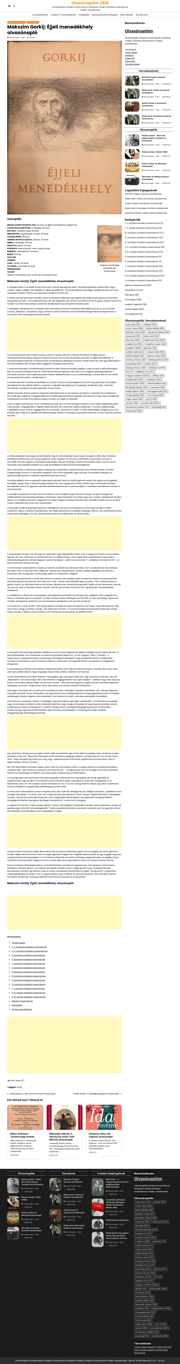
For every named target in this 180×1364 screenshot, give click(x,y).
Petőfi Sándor (135, 383)
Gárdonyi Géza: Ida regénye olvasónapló (101, 1135)
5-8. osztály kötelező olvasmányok (28, 992)
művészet (153, 379)
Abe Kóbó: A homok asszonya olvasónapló (31, 1229)
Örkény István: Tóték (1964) (155, 152)
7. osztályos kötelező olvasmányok (28, 963)
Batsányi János (135, 332)
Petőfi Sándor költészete (117, 1220)
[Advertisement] (64, 334)
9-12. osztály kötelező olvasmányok (29, 997)
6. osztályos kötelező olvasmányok (28, 959)
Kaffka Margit (135, 355)
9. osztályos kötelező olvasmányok (28, 972)
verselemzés (150, 403)
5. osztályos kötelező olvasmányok (28, 955)
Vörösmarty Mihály (137, 407)
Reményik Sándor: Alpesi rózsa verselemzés (146, 212)
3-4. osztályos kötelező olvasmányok (30, 951)
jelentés (150, 348)
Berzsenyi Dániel (158, 332)
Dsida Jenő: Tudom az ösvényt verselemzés (146, 198)
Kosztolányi (134, 363)
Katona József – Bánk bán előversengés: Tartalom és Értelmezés (154, 138)
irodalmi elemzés (154, 340)
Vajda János (134, 399)
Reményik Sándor (137, 387)
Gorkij (19, 1087)
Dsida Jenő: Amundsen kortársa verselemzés (146, 208)
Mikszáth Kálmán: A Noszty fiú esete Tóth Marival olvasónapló (61, 1136)
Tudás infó (130, 58)
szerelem (158, 387)
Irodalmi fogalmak (133, 304)
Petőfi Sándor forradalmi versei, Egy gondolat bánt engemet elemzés (117, 1235)
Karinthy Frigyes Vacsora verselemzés (143, 193)
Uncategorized (132, 313)
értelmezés (134, 411)
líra (129, 371)
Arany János (134, 328)
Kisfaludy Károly (158, 359)
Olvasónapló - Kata (17, 37)
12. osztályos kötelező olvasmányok (29, 984)
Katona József (156, 355)
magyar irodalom (138, 375)
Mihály (158, 375)
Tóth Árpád (155, 395)
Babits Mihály (155, 328)
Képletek (129, 55)
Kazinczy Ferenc (136, 359)
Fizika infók (130, 61)
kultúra (151, 363)
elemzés (133, 340)
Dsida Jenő (151, 336)
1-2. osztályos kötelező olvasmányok (29, 947)
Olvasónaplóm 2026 (90, 2)
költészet (157, 367)
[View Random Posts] (9, 6)
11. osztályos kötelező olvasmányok (28, 980)
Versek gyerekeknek (22, 1009)
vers (151, 399)
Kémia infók (139, 1353)
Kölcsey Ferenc (136, 367)
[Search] (14, 6)
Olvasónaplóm (139, 30)
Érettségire (126, 14)
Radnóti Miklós (157, 383)
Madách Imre (145, 371)
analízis (150, 324)
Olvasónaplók (40, 14)
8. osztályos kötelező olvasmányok (28, 967)
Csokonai (133, 336)
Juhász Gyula (135, 352)
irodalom (133, 348)
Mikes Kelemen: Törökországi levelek (22, 1135)
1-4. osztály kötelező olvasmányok (28, 988)
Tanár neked (131, 52)
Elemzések (84, 14)
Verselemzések (132, 64)
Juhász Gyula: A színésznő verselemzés (143, 203)
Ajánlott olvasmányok (63, 14)
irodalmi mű (134, 344)
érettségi (159, 407)
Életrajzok (142, 14)
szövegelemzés (157, 391)
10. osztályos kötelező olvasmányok (29, 976)
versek (132, 403)
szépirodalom (135, 391)
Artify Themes (157, 1360)
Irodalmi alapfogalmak (104, 14)
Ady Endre (133, 324)
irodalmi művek (156, 344)
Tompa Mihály (135, 395)
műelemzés (134, 379)
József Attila (155, 352)
